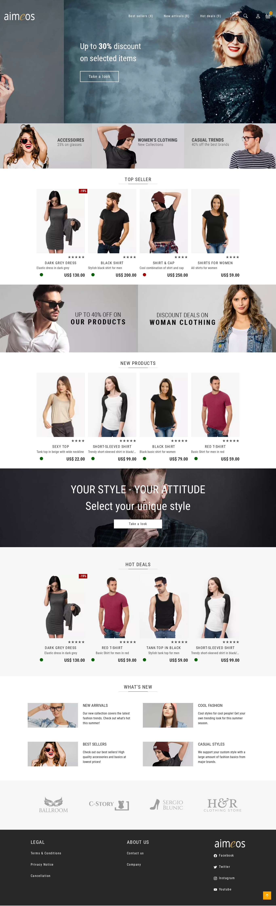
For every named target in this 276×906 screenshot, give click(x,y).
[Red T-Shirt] (215, 405)
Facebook (226, 855)
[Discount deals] (207, 318)
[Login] (258, 16)
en (234, 13)
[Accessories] (46, 146)
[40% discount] (69, 318)
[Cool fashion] (168, 715)
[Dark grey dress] (61, 221)
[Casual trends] (230, 146)
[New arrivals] (53, 715)
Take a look (138, 524)
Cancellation (41, 876)
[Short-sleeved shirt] (112, 405)
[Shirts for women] (215, 221)
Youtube (225, 889)
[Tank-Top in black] (164, 606)
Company (134, 864)
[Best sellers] (53, 754)
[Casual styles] (168, 754)
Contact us (135, 853)
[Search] (246, 16)
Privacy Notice (42, 864)
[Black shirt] (112, 221)
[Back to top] (267, 895)
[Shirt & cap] (164, 221)
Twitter (224, 867)
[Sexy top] (61, 405)
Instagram (227, 878)
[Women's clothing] (138, 146)
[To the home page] (19, 16)
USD (235, 19)
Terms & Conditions (46, 853)
